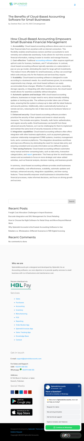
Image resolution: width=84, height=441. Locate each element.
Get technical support (54, 417)
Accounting (20, 306)
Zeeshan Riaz (16, 24)
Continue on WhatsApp (64, 427)
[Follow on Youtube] (30, 392)
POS (17, 317)
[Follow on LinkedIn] (21, 392)
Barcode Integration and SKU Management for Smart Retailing (33, 216)
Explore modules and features (57, 422)
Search (71, 201)
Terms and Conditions (43, 429)
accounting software (44, 60)
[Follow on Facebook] (12, 392)
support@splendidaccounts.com (29, 359)
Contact (19, 340)
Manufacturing (21, 314)
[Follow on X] (16, 392)
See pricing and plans (54, 412)
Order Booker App (22, 325)
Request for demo (53, 407)
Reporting (19, 321)
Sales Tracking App (23, 332)
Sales (18, 299)
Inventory (19, 310)
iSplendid (31, 429)
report (29, 154)
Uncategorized (39, 24)
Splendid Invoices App (24, 329)
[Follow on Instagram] (25, 392)
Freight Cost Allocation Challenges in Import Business (30, 212)
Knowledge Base (22, 336)
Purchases (20, 302)
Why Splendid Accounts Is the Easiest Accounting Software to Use (35, 227)
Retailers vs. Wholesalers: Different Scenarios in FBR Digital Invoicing (36, 231)
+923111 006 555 (21, 367)
